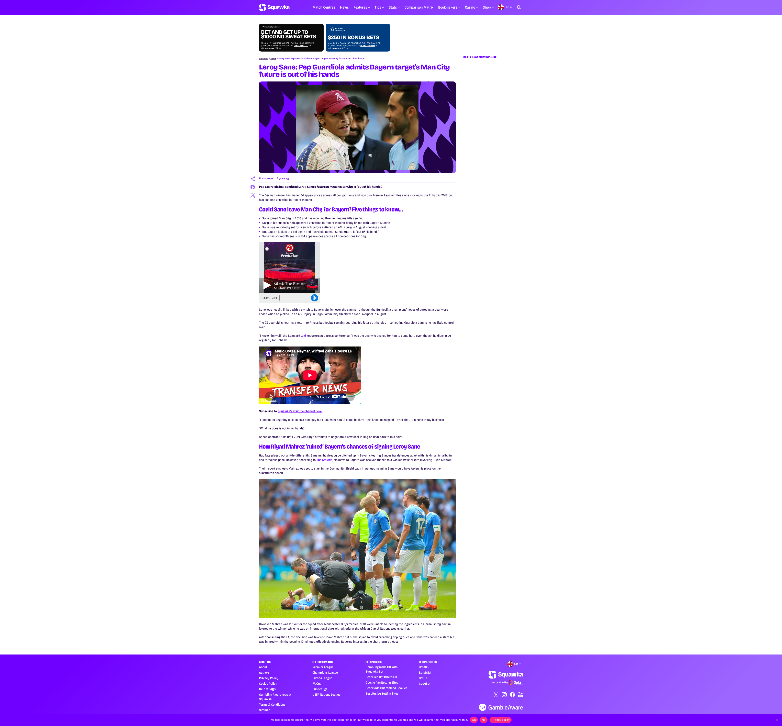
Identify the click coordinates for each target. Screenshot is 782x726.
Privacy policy (501, 719)
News (344, 7)
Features (360, 7)
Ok (474, 719)
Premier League (323, 667)
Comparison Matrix (418, 7)
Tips (378, 7)
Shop (487, 7)
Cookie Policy (268, 683)
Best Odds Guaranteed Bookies (386, 688)
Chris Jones (266, 178)
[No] (777, 720)
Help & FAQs (267, 689)
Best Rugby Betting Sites (382, 693)
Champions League (325, 672)
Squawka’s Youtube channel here (300, 411)
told (303, 336)
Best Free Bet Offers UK (381, 677)
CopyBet (424, 683)
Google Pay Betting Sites (382, 682)
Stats (393, 7)
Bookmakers (447, 7)
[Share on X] (252, 195)
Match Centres (324, 7)
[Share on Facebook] (252, 187)
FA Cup (317, 683)
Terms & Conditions (272, 704)
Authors (264, 672)
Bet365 (423, 667)
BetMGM (425, 672)
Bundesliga (319, 689)
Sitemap (264, 710)
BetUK (423, 678)
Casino (470, 7)
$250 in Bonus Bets (353, 37)
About (263, 667)
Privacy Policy (268, 678)
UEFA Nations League (326, 694)
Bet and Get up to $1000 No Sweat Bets (288, 34)
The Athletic (324, 460)
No (484, 719)
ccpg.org (269, 48)
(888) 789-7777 (301, 45)
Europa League (322, 678)
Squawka (263, 58)
